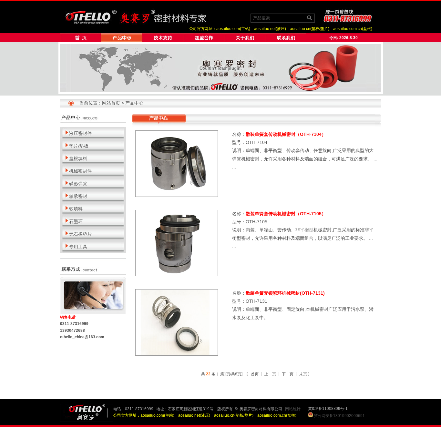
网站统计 (293, 409)
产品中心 (134, 103)
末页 (303, 374)
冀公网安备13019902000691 (339, 415)
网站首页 (111, 103)
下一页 (287, 374)
